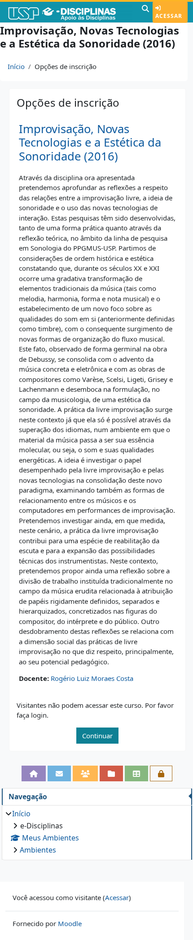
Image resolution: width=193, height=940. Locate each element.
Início (16, 66)
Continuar (97, 735)
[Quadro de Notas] (136, 773)
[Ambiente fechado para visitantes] (161, 773)
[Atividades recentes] (111, 773)
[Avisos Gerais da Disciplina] (59, 773)
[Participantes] (85, 773)
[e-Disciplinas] (69, 12)
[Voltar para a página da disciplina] (34, 773)
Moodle (70, 923)
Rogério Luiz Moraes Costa (92, 678)
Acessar (168, 16)
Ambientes (38, 850)
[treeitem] (96, 831)
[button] (145, 12)
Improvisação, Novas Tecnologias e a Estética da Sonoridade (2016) (90, 142)
